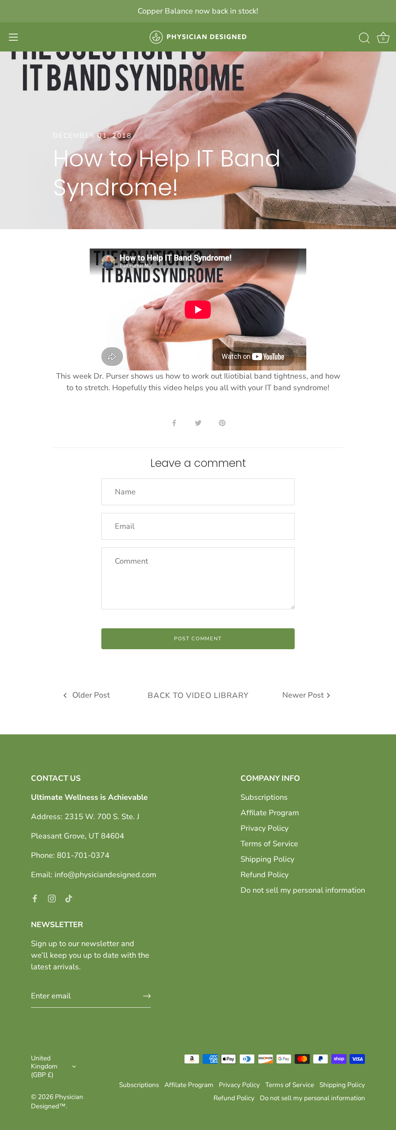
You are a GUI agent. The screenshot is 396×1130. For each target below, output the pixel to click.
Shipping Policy (267, 859)
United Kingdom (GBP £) (44, 1066)
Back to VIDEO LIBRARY (198, 695)
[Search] (364, 38)
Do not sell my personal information (303, 890)
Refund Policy (264, 874)
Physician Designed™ (57, 1101)
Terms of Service (269, 843)
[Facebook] (35, 898)
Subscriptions (264, 797)
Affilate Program (270, 813)
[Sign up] (147, 996)
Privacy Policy (264, 828)
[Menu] (13, 37)
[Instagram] (52, 898)
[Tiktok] (69, 898)
